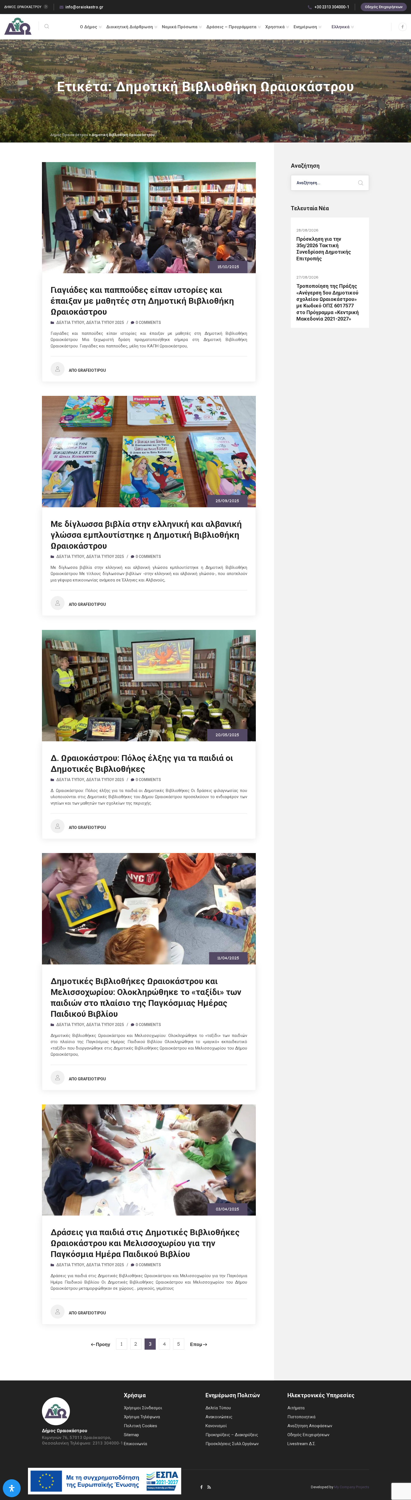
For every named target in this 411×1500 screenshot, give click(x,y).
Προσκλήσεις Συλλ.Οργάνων (232, 1443)
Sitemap (131, 1434)
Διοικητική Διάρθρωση (129, 26)
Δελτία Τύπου (70, 322)
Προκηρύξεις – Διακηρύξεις (232, 1434)
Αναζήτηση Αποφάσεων (309, 1425)
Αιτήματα (295, 1407)
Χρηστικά (275, 26)
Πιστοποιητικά (301, 1416)
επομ (196, 1345)
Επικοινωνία (135, 1443)
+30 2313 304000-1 (331, 7)
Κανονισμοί (216, 1425)
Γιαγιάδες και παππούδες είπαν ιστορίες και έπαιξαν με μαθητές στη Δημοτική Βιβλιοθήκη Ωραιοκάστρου (142, 301)
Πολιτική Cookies (140, 1425)
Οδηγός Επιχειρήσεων (384, 7)
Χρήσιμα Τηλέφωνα (142, 1416)
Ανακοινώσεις (219, 1416)
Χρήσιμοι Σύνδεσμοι (143, 1407)
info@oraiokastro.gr (84, 7)
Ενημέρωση (305, 26)
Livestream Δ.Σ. (301, 1443)
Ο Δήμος (88, 26)
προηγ (103, 1345)
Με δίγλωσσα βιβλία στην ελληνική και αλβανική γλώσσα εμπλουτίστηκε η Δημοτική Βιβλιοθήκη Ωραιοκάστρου (146, 535)
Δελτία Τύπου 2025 (105, 322)
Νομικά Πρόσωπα (179, 26)
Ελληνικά (340, 26)
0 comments (148, 322)
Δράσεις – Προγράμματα (231, 26)
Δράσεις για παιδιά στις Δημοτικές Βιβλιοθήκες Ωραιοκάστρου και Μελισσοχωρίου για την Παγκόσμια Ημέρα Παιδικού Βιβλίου (145, 1243)
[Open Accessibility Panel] (12, 1488)
